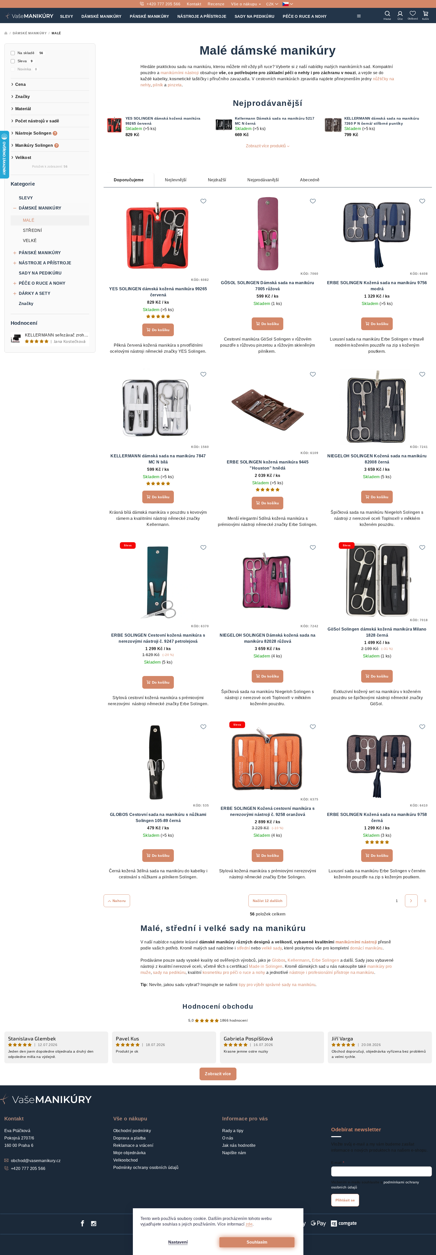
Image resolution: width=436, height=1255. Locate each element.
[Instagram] (94, 1223)
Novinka (27, 69)
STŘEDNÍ (32, 230)
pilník (158, 85)
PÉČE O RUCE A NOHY (42, 283)
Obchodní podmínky (132, 1131)
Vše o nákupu (244, 4)
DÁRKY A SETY (35, 293)
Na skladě (30, 53)
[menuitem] (66, 15)
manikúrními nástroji (180, 73)
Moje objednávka (129, 1153)
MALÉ (29, 220)
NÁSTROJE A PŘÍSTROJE (45, 263)
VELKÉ (30, 240)
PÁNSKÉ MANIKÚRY (40, 253)
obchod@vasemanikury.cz (36, 1161)
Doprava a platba (129, 1138)
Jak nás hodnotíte (239, 1145)
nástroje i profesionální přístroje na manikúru (331, 972)
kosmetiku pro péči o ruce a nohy (234, 972)
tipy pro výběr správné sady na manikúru (277, 985)
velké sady (272, 948)
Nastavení (178, 1242)
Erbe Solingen (325, 960)
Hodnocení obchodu (217, 1006)
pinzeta (175, 85)
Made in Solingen (265, 966)
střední (243, 948)
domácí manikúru (366, 948)
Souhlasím (257, 1242)
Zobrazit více (218, 1074)
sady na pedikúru (169, 972)
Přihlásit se (345, 1200)
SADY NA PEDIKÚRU (40, 273)
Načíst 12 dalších (268, 901)
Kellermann (299, 960)
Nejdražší (217, 180)
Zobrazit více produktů (266, 146)
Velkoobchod (125, 1160)
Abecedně (309, 180)
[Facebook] (82, 1223)
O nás (227, 1138)
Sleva (25, 61)
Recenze (216, 4)
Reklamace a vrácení (133, 1145)
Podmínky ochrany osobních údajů (146, 1167)
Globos (278, 960)
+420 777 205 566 (163, 4)
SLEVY (26, 198)
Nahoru (119, 901)
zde (249, 1224)
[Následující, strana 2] (411, 900)
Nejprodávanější (263, 180)
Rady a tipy (233, 1131)
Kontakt (194, 4)
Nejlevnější (175, 180)
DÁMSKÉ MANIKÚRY (40, 208)
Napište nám (234, 1153)
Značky (26, 303)
